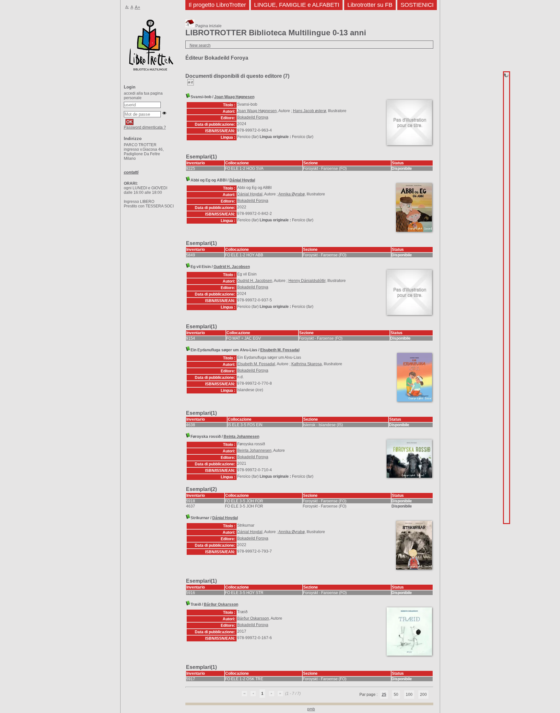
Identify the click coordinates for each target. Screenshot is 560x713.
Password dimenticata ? (145, 127)
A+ (137, 7)
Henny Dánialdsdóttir (306, 280)
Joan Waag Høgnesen (234, 97)
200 (423, 694)
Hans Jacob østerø (309, 111)
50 (396, 694)
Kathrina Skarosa (306, 364)
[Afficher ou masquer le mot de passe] (164, 113)
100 (409, 694)
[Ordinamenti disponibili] (190, 84)
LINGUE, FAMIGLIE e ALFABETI (296, 5)
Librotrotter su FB (369, 5)
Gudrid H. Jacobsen (232, 266)
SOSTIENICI (417, 5)
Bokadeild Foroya (252, 117)
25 (384, 694)
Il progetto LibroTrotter (217, 5)
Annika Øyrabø (291, 194)
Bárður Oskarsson (221, 604)
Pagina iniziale (208, 26)
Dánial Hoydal (242, 180)
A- (127, 7)
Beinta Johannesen (241, 436)
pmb (311, 709)
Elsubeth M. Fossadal (279, 350)
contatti (131, 172)
